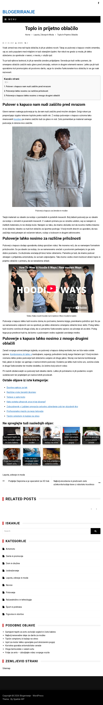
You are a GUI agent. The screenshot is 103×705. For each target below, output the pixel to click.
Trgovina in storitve (15, 614)
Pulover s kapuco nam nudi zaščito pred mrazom (28, 86)
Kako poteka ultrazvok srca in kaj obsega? (26, 401)
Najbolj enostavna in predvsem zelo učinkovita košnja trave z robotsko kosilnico (74, 483)
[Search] (95, 531)
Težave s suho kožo (16, 397)
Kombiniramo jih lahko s (21, 354)
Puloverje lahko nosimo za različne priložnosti (27, 91)
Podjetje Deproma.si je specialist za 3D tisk (28, 481)
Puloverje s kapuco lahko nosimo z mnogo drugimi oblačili (33, 95)
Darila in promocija (14, 556)
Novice (9, 585)
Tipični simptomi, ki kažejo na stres (23, 416)
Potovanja (10, 592)
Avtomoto (10, 549)
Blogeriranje (19, 11)
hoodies (17, 119)
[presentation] (91, 509)
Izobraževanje (12, 570)
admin (20, 43)
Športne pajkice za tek (17, 387)
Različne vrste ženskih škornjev (21, 392)
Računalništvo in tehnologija (19, 599)
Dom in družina (13, 563)
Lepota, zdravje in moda (14, 475)
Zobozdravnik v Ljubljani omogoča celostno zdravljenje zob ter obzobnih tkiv (42, 406)
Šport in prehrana (14, 607)
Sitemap (6, 668)
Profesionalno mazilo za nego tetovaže (25, 411)
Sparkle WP (18, 699)
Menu (12, 19)
